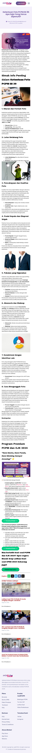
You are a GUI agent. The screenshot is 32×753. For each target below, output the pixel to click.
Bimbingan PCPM (22, 699)
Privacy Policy (6, 722)
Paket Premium (6, 702)
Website (4, 738)
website (27, 486)
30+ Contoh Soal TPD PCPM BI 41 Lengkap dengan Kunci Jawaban (13, 627)
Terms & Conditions (7, 724)
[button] (8, 576)
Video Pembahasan (23, 707)
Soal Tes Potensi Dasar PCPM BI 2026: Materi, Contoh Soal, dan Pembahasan (15, 655)
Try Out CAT (21, 702)
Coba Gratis (21, 3)
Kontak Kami (5, 719)
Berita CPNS (5, 699)
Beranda (4, 697)
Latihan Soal (21, 704)
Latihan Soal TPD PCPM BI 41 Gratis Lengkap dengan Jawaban (14, 599)
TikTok (19, 716)
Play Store (20, 484)
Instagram (20, 719)
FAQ (3, 707)
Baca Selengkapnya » (6, 606)
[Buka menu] (28, 3)
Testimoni (5, 705)
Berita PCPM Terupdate (16, 23)
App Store (5, 736)
